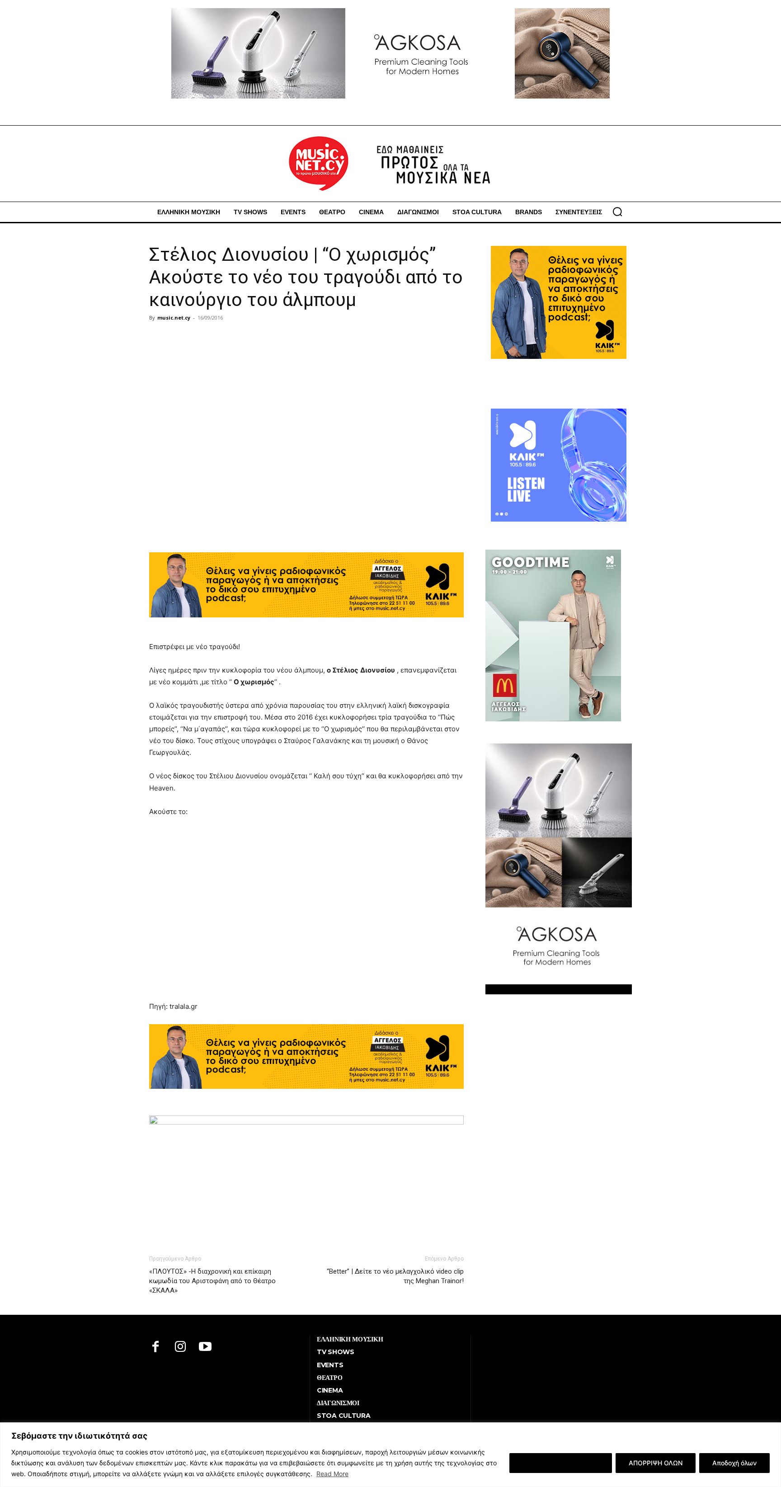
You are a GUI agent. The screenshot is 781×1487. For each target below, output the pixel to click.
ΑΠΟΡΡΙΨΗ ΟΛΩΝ (655, 1463)
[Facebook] (156, 1347)
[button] (617, 211)
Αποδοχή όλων (734, 1463)
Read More (332, 1474)
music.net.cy (173, 317)
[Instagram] (180, 1347)
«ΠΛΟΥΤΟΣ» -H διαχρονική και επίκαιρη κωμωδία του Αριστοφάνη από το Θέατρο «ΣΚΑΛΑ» (212, 1280)
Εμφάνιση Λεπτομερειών (560, 1463)
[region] (390, 1454)
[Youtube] (205, 1347)
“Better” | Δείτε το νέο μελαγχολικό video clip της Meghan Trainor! (395, 1276)
